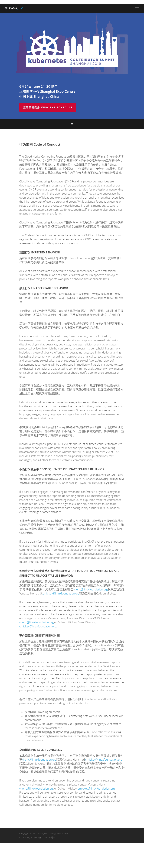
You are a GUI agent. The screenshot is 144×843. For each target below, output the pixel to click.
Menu (72, 124)
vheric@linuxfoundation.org (90, 589)
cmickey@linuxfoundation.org (60, 593)
